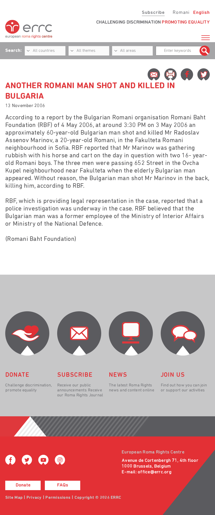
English (201, 12)
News (118, 375)
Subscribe (153, 12)
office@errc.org (154, 472)
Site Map (14, 498)
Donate (23, 485)
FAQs (62, 485)
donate (17, 375)
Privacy (34, 498)
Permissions (58, 498)
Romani (181, 12)
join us (173, 375)
